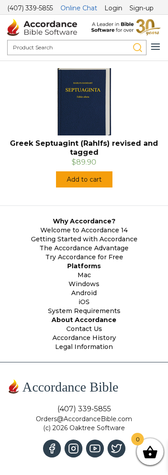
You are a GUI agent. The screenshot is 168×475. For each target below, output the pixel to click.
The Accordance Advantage (84, 248)
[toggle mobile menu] (155, 46)
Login (113, 8)
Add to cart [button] (84, 179)
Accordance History (84, 338)
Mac (84, 275)
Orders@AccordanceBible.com (84, 419)
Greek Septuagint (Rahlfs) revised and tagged (84, 148)
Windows (84, 284)
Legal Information (84, 347)
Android (84, 293)
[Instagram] (73, 449)
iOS (84, 302)
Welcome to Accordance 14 (84, 230)
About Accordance (84, 320)
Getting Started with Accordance (84, 239)
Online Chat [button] (78, 8)
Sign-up (141, 8)
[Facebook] (52, 449)
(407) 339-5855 (30, 8)
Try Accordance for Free (84, 257)
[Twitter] (116, 449)
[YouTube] (95, 449)
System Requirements (84, 311)
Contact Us (84, 329)
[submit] (137, 47)
